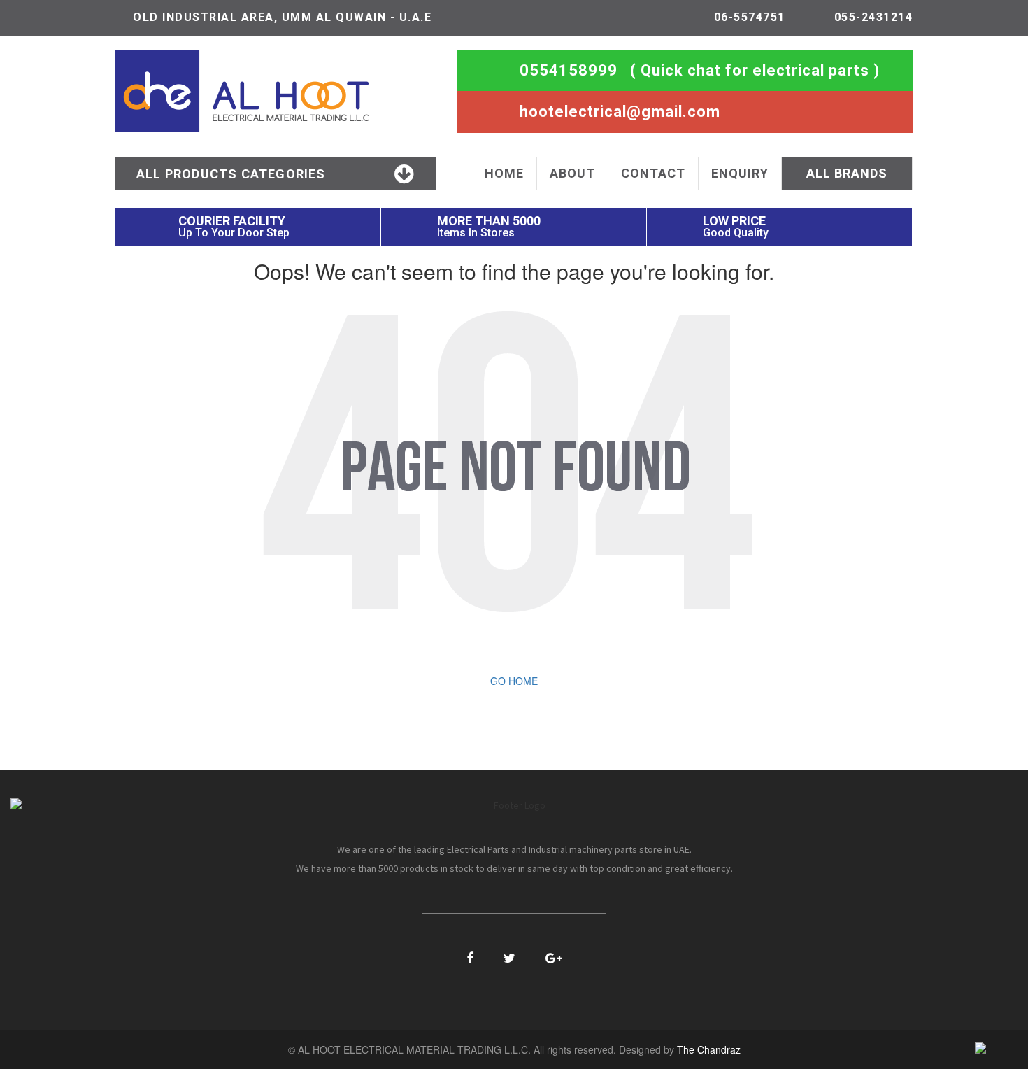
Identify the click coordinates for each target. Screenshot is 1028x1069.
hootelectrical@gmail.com (620, 111)
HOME (504, 173)
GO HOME (514, 681)
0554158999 (568, 70)
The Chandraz (709, 1049)
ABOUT (572, 173)
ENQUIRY (740, 173)
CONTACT (653, 173)
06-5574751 (749, 17)
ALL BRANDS (846, 173)
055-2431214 (873, 17)
